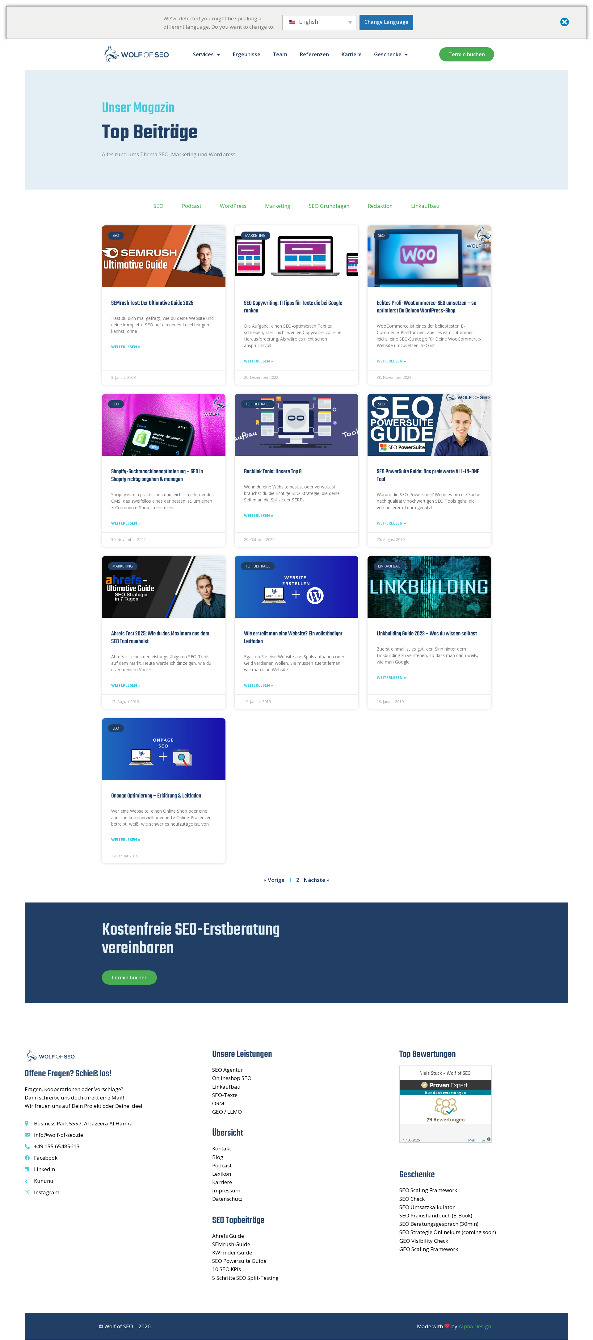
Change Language (386, 21)
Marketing (277, 205)
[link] (124, 507)
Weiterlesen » (126, 347)
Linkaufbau (425, 205)
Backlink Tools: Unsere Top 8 (273, 471)
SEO (158, 205)
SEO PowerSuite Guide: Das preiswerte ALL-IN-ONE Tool (428, 475)
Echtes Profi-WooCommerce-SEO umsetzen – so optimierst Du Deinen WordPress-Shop (426, 307)
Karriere (351, 54)
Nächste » (317, 879)
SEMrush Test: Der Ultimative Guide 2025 (152, 303)
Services (203, 54)
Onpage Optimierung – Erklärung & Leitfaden (156, 796)
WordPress (233, 205)
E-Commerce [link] (124, 507)
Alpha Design (475, 1326)
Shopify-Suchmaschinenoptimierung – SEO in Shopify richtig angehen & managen (157, 475)
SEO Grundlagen (329, 205)
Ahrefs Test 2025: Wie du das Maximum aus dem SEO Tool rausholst (160, 637)
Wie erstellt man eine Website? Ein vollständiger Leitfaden (293, 637)
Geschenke (388, 54)
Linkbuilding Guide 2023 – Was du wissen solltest (427, 634)
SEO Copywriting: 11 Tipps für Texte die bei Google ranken (293, 307)
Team (280, 54)
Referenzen (314, 54)
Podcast (191, 205)
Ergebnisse (246, 54)
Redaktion (380, 205)
